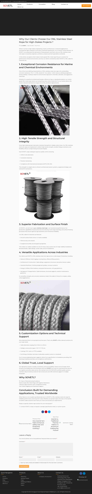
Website (58, 457)
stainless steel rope (42, 228)
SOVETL (24, 45)
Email (39, 457)
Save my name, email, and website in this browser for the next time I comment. (42, 462)
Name (21, 457)
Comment (22, 441)
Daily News (37, 45)
